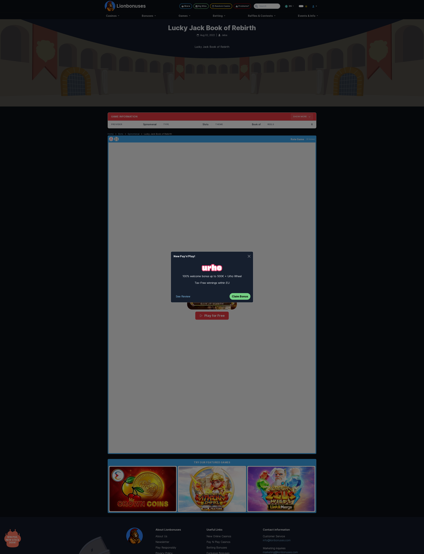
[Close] (249, 256)
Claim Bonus (240, 296)
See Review (183, 296)
